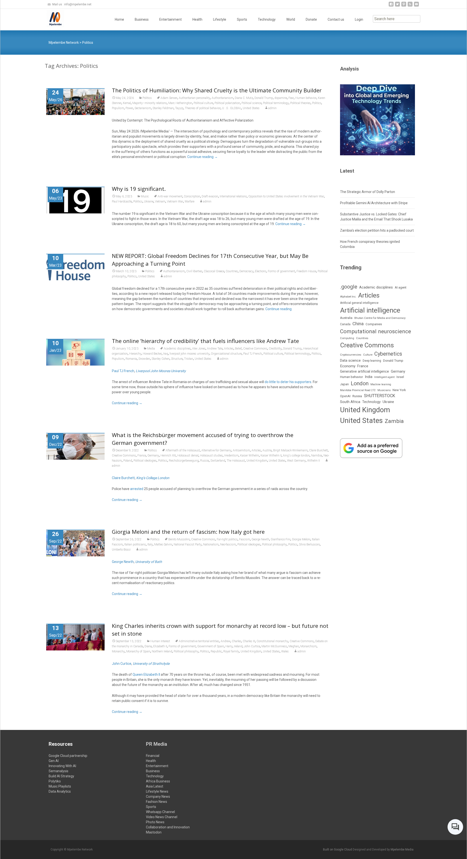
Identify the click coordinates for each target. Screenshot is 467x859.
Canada (345, 324)
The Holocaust (236, 460)
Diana (148, 646)
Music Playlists (60, 786)
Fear (291, 98)
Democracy (246, 271)
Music (145, 196)
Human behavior (305, 98)
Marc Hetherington (180, 103)
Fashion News (156, 802)
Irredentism (231, 455)
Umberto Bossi (121, 549)
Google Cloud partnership (68, 756)
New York (399, 390)
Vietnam (160, 201)
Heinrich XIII (168, 455)
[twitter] (397, 6)
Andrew (225, 641)
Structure (177, 358)
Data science (350, 360)
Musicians (384, 390)
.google (348, 287)
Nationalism (211, 544)
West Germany (296, 460)
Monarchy (118, 651)
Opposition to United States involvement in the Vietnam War (286, 196)
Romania (131, 358)
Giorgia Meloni (301, 539)
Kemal (127, 103)
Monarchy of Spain (138, 651)
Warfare (189, 201)
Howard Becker (152, 353)
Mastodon (154, 832)
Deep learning (372, 360)
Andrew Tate (215, 348)
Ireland (238, 646)
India (368, 377)
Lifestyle (219, 19)
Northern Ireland (162, 651)
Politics (147, 98)
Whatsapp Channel (160, 812)
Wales (285, 651)
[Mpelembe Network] (51, 18)
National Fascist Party (188, 544)
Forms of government (281, 271)
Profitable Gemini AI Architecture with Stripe (374, 203)
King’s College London (152, 478)
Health (197, 19)
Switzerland (217, 460)
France (141, 455)
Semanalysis (58, 771)
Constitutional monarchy (272, 641)
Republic (216, 651)
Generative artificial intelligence (364, 371)
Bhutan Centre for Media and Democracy (379, 318)
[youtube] (416, 6)
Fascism (244, 539)
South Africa (350, 402)
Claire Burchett (318, 450)
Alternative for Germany (216, 450)
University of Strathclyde (151, 664)
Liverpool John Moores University (161, 371)
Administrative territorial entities (199, 641)
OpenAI (345, 396)
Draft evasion (210, 196)
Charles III (249, 641)
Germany (153, 455)
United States (251, 108)
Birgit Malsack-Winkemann (290, 450)
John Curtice (252, 646)
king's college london (296, 455)
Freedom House (306, 271)
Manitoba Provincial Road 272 (358, 390)
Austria (267, 450)
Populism (118, 108)
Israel (400, 377)
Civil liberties (194, 271)
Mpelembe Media (402, 849)
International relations (233, 196)
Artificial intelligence (370, 310)
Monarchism (308, 646)
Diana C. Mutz (244, 98)
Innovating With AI (62, 766)
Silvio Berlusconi (309, 544)
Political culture (203, 103)
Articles (229, 348)
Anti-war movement (170, 196)
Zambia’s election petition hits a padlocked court (377, 230)
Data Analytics (60, 791)
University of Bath (148, 562)
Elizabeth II (160, 646)
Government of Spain (210, 646)
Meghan (293, 646)
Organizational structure (226, 353)
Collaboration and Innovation (168, 827)
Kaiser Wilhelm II (271, 455)
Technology (267, 19)
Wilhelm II (313, 460)
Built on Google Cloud (338, 849)
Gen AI (54, 761)
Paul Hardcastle (122, 201)
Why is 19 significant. (139, 188)
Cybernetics (388, 354)
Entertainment (170, 19)
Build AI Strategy (61, 776)
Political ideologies (145, 460)
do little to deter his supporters (288, 382)
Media (151, 348)
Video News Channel (161, 817)
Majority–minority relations (149, 103)
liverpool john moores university (189, 353)
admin (272, 108)
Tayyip (179, 108)
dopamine (280, 98)
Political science (251, 103)
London (359, 383)
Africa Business (158, 781)
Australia (346, 318)
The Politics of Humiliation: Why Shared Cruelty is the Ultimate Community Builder (217, 90)
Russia (204, 460)
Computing (347, 338)
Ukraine (148, 201)
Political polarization (227, 103)
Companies (374, 324)
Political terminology (276, 103)
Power (129, 108)
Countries (232, 271)
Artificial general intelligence (359, 303)
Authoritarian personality (194, 98)
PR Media (156, 744)
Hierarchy (135, 353)
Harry (229, 646)
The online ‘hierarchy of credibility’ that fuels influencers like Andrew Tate (205, 340)
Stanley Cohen (161, 358)
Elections (260, 271)
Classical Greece (214, 271)
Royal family (231, 651)
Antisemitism (241, 450)
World (290, 19)
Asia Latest (154, 786)
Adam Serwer (169, 98)
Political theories (300, 103)
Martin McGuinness (274, 646)
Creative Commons (255, 348)
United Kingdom (256, 460)
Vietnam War (175, 201)
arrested (136, 489)
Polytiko (55, 781)
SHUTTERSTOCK (379, 395)
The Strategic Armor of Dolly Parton (367, 192)
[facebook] (391, 6)
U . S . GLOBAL (231, 108)
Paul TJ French (252, 353)
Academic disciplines (177, 348)
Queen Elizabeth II (146, 674)
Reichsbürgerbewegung (184, 460)
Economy (347, 366)
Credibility (275, 348)
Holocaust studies (211, 455)
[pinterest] (403, 6)
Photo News (155, 822)
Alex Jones (199, 348)
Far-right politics (227, 539)
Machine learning (380, 384)
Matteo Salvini (163, 544)
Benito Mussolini (179, 539)
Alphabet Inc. (348, 296)
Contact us (336, 19)
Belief (238, 348)
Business (142, 19)
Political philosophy (274, 544)
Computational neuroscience (375, 331)
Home (119, 19)
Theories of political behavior (203, 108)
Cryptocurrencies (350, 354)
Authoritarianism (222, 98)
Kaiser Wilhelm (249, 455)
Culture (367, 354)
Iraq (165, 353)
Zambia (394, 421)
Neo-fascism (228, 544)
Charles (236, 641)
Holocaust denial (187, 455)
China (358, 323)
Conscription (192, 196)
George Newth (260, 539)
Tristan (188, 358)
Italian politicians (135, 544)
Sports (242, 19)
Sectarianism (143, 108)
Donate (311, 19)
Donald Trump (263, 98)
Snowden (144, 358)
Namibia (316, 455)
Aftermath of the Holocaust (183, 450)
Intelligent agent (384, 377)
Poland (127, 460)
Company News (158, 796)
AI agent (400, 287)
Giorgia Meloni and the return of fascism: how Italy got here (188, 531)
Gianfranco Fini (280, 539)
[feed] (410, 6)
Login (359, 19)
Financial (152, 756)
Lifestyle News (157, 791)
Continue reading (202, 157)
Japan (344, 384)
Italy (150, 544)
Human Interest (160, 641)
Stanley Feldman (163, 108)
